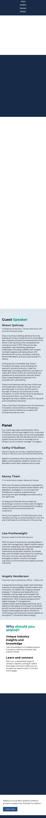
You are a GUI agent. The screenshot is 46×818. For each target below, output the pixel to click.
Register (23, 11)
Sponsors (23, 8)
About (23, 1)
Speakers (23, 5)
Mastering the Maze (32, 193)
